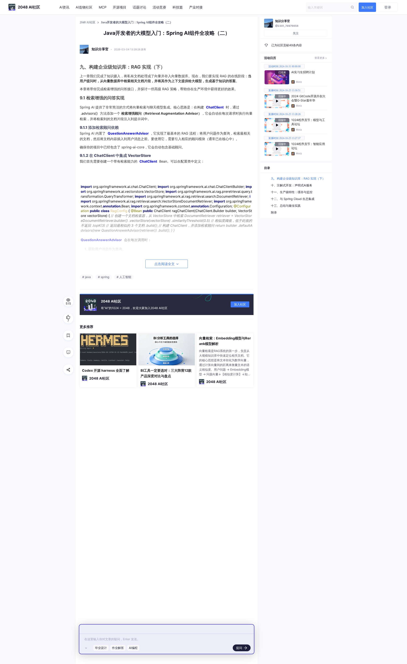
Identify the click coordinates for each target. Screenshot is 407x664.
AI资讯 (64, 7)
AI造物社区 (84, 7)
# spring (103, 277)
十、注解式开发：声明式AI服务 (291, 185)
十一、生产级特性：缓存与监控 (291, 192)
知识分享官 (282, 21)
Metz (299, 81)
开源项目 (119, 7)
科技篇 (178, 7)
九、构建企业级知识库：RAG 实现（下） (298, 178)
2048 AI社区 (88, 22)
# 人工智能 (124, 277)
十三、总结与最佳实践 (286, 205)
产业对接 (196, 7)
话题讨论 (139, 7)
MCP (102, 7)
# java (86, 277)
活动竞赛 (159, 7)
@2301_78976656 (286, 25)
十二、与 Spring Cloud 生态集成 (292, 199)
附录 (274, 212)
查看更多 (320, 57)
